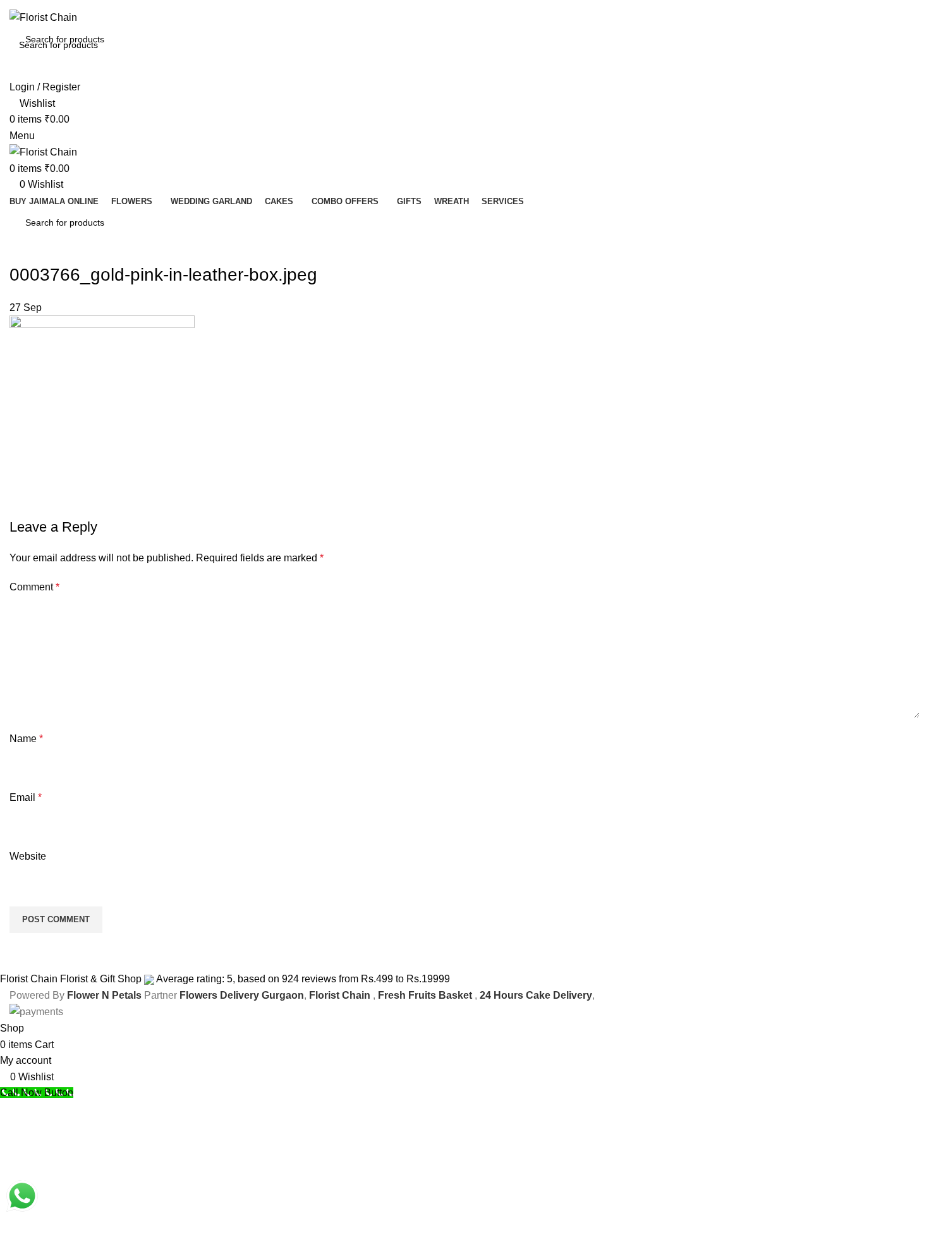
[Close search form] (16, 16)
